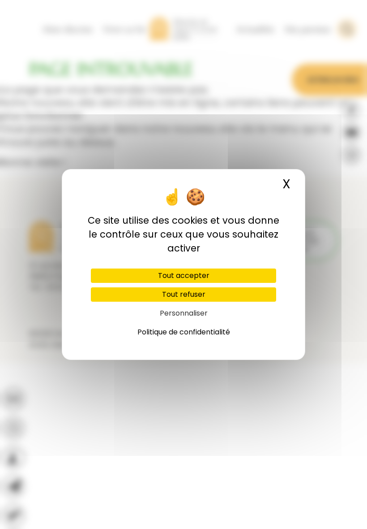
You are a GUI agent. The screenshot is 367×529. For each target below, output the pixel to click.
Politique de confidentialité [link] (183, 332)
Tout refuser (183, 294)
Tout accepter (183, 275)
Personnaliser (184, 313)
